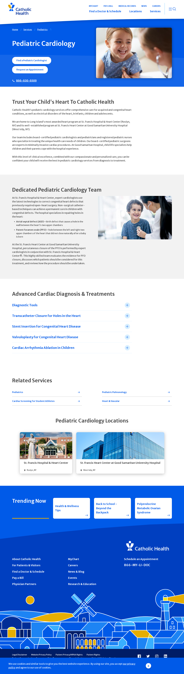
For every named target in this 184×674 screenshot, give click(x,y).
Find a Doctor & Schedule (28, 571)
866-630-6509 (26, 80)
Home (15, 29)
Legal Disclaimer (19, 655)
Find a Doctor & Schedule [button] (105, 11)
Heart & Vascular (111, 401)
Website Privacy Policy (41, 655)
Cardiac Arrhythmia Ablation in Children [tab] (43, 348)
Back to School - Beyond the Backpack (106, 508)
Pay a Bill (18, 577)
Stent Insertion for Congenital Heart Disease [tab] (46, 326)
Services (27, 29)
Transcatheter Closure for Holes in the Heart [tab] (46, 316)
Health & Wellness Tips (67, 508)
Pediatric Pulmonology (114, 392)
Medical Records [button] (127, 6)
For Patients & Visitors (26, 565)
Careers (73, 565)
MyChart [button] (93, 6)
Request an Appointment (30, 69)
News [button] (144, 6)
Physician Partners (24, 584)
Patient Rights (93, 655)
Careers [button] (156, 6)
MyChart (73, 559)
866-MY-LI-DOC (137, 565)
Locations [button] (135, 11)
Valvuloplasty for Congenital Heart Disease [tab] (45, 337)
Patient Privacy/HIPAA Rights (69, 655)
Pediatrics (42, 29)
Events (72, 577)
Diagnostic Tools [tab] (24, 305)
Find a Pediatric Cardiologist (31, 60)
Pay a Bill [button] (108, 6)
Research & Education (82, 584)
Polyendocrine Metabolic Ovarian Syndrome (148, 508)
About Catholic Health (26, 559)
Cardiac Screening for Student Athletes (33, 401)
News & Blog (76, 571)
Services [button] (155, 11)
